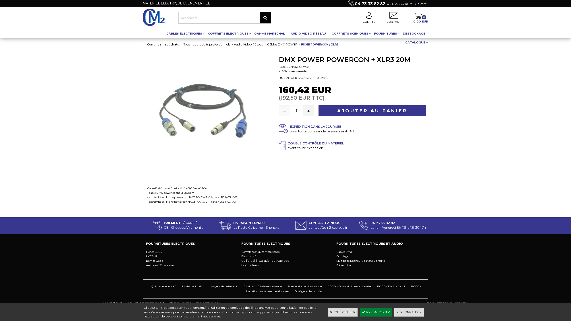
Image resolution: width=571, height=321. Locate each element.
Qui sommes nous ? (164, 286)
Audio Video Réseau (308, 33)
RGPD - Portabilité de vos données (349, 286)
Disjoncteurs (250, 265)
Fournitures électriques (170, 244)
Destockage (414, 33)
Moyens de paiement (224, 286)
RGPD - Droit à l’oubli (391, 286)
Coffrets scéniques (350, 33)
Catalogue (415, 42)
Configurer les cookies (308, 291)
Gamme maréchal (269, 33)
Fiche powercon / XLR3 (320, 44)
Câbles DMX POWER (282, 44)
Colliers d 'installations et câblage (265, 260)
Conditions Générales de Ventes (262, 286)
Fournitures (385, 33)
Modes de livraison (193, 286)
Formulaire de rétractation (305, 286)
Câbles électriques (184, 33)
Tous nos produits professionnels (207, 44)
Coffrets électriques (228, 33)
